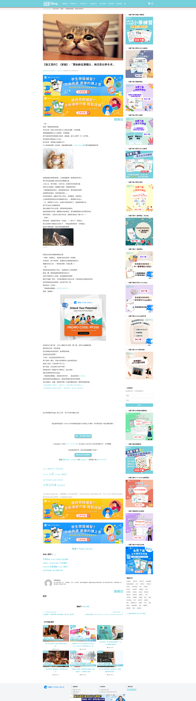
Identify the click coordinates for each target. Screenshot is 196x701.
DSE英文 (149, 584)
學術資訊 (49, 8)
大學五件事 (50, 485)
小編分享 (59, 70)
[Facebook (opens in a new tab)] (149, 4)
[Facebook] (121, 119)
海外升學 (140, 600)
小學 (146, 594)
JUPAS (128, 586)
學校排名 (146, 592)
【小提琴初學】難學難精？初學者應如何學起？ (56, 670)
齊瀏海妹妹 (46, 70)
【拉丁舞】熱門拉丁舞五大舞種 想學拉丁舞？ (56, 645)
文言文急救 (129, 600)
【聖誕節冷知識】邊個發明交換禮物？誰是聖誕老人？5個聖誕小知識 (83, 670)
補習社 (128, 605)
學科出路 (135, 594)
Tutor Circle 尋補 (72, 444)
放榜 (150, 597)
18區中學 (135, 581)
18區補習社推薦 (130, 584)
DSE (137, 584)
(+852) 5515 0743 (105, 689)
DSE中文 (142, 584)
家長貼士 (141, 594)
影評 (145, 597)
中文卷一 (128, 589)
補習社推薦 (134, 605)
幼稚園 (140, 597)
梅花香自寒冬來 (62, 288)
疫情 (127, 602)
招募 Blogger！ (76, 691)
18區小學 (141, 581)
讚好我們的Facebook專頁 (137, 613)
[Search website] (125, 3)
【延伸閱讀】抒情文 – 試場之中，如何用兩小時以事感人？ (63, 385)
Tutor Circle (101, 459)
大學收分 (135, 592)
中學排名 (146, 586)
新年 (135, 600)
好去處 (140, 592)
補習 (150, 602)
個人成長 (86, 606)
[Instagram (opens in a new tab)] (152, 4)
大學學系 (128, 592)
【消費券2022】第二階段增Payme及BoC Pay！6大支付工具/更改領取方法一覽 (83, 645)
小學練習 (135, 597)
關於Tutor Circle (76, 689)
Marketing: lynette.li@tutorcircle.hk (109, 691)
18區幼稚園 (148, 581)
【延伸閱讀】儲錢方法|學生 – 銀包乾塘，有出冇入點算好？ (63, 388)
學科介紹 (128, 594)
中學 (140, 586)
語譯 (140, 605)
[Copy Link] (115, 119)
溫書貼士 (146, 600)
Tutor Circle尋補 (80, 145)
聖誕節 (140, 602)
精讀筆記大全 (134, 602)
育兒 (145, 602)
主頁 (44, 8)
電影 (134, 608)
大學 (146, 589)
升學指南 (141, 589)
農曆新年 (145, 605)
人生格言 (82, 376)
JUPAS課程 (134, 586)
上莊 (51, 474)
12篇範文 (129, 581)
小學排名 (128, 597)
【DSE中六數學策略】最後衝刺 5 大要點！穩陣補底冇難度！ (110, 670)
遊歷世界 (128, 608)
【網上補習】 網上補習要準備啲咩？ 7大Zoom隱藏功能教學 (110, 643)
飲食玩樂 (139, 608)
